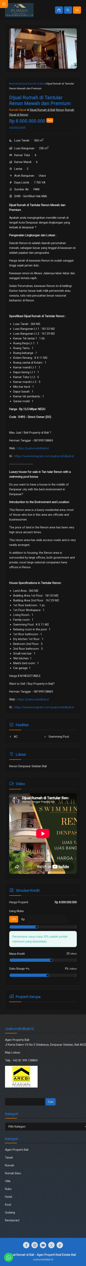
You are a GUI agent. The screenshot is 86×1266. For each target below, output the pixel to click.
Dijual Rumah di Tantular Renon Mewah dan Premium (40, 100)
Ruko (8, 1189)
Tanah (9, 1157)
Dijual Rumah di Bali (42, 110)
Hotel (8, 1197)
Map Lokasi (13, 1052)
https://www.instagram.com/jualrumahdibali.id (44, 456)
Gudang (10, 1212)
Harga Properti (18, 902)
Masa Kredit (17, 954)
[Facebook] (26, 1245)
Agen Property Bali (17, 1040)
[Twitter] (51, 1245)
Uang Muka (16, 911)
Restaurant (12, 1220)
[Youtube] (43, 1245)
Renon (60, 110)
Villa (7, 1181)
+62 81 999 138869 (25, 1060)
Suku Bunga (19, 968)
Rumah (9, 1165)
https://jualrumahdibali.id (33, 448)
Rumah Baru (13, 1173)
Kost (8, 1204)
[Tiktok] (60, 1245)
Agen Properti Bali (16, 1150)
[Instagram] (34, 1245)
